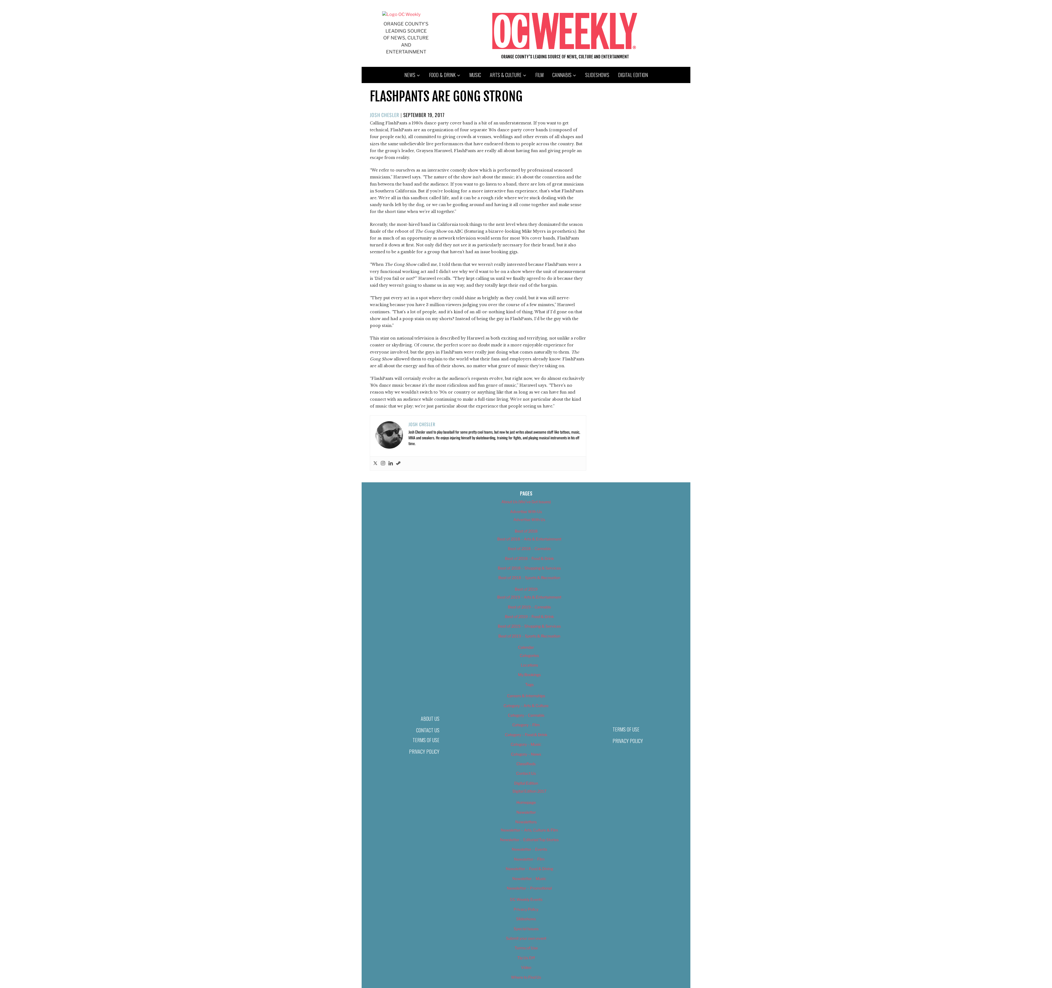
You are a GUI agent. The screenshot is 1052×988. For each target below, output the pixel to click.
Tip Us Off (526, 957)
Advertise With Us (526, 511)
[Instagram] (383, 463)
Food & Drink (442, 74)
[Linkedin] (390, 463)
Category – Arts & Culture (526, 705)
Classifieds (526, 763)
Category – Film (526, 724)
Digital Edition (633, 74)
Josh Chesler (384, 114)
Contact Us (427, 730)
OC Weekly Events (526, 899)
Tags (529, 684)
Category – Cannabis (526, 715)
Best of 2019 (526, 589)
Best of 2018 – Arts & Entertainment (529, 539)
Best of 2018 (526, 531)
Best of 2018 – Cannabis (529, 548)
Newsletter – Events (529, 849)
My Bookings (529, 674)
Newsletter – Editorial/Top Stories (529, 839)
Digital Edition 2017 (529, 791)
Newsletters (526, 821)
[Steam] (398, 463)
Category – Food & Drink (526, 734)
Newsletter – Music (529, 878)
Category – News (526, 754)
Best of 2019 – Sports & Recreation (529, 636)
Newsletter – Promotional (529, 888)
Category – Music (526, 744)
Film (539, 74)
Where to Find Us (526, 977)
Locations (529, 665)
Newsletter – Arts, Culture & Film (529, 830)
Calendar (526, 647)
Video (526, 967)
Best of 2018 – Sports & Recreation (529, 577)
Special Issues (526, 928)
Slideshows (597, 74)
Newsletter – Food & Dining (529, 868)
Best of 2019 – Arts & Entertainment (529, 597)
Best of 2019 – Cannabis (529, 607)
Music (475, 74)
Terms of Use (426, 740)
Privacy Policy (424, 751)
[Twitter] (375, 463)
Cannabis (561, 74)
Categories (529, 655)
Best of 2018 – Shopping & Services (529, 568)
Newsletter (526, 812)
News (409, 74)
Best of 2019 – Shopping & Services (529, 626)
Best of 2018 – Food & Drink (529, 558)
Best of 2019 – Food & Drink (529, 616)
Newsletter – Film (529, 859)
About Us (430, 718)
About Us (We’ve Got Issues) (526, 501)
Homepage (526, 802)
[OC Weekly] (401, 14)
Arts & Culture (506, 74)
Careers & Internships (526, 695)
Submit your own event (526, 938)
